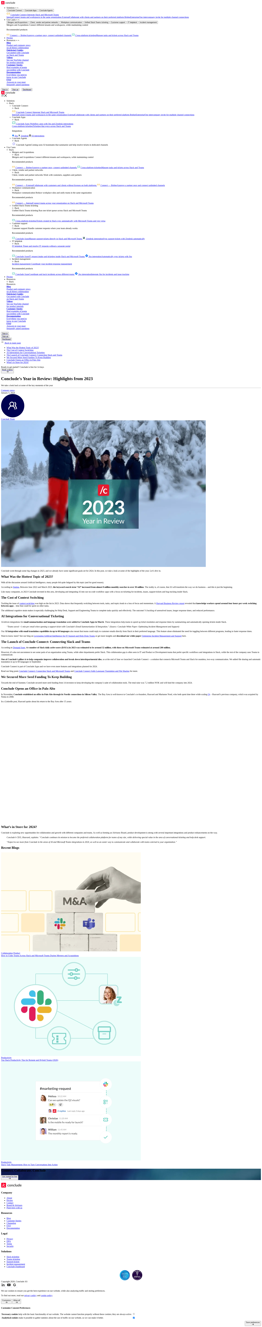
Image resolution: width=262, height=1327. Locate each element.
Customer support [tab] (118, 22)
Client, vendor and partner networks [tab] (44, 22)
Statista (16, 587)
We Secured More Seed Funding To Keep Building (29, 357)
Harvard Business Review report (170, 603)
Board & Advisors (14, 1205)
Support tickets (13, 1261)
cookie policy (46, 1295)
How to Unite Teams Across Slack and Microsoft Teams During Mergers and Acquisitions (40, 955)
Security (10, 1246)
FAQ (9, 1226)
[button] (134, 8)
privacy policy (30, 1295)
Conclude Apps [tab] (31, 10)
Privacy (10, 1239)
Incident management (16, 1264)
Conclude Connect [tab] (15, 10)
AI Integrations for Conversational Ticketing (26, 352)
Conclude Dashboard (16, 1266)
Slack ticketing (13, 1257)
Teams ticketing (13, 1259)
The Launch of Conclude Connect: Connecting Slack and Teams (34, 355)
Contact (10, 1203)
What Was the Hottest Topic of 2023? (23, 347)
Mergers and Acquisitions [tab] (18, 22)
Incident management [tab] (148, 22)
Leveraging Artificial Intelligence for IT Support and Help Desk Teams (64, 636)
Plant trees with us (14, 1208)
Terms (9, 1244)
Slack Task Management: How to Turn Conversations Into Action (29, 1164)
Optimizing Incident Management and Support (162, 636)
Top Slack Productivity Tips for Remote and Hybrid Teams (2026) (29, 1060)
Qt (209, 694)
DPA (9, 1241)
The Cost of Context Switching (20, 350)
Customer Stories (14, 1221)
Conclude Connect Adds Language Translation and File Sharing (101, 671)
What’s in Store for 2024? (18, 362)
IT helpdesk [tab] (132, 22)
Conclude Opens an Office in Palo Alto (23, 360)
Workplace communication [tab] (71, 22)
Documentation (13, 1228)
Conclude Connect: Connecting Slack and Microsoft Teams (44, 671)
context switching (27, 603)
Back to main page (12, 343)
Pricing (10, 38)
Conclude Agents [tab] (46, 10)
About (9, 1198)
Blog (9, 1218)
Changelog (11, 1223)
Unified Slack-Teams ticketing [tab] (96, 22)
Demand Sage (19, 647)
